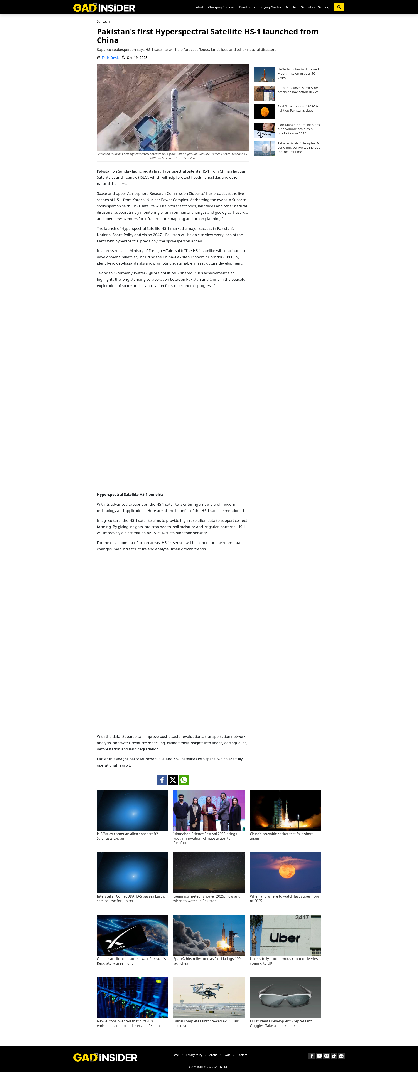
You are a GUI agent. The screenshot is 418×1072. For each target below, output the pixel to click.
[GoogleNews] (341, 1056)
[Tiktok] (334, 1056)
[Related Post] (132, 829)
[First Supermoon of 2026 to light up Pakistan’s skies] (264, 118)
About (213, 1055)
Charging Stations (221, 7)
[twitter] (173, 780)
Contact (242, 1055)
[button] (283, 7)
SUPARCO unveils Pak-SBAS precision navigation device (298, 90)
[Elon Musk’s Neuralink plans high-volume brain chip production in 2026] (264, 136)
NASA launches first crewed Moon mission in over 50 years (298, 73)
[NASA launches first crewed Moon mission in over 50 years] (264, 81)
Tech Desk (110, 57)
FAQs (227, 1055)
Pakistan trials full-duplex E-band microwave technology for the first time (299, 147)
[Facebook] (311, 1056)
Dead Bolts (247, 7)
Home (175, 1055)
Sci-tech (103, 21)
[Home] (104, 7)
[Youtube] (319, 1056)
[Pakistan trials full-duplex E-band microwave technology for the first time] (264, 155)
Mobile (291, 7)
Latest (199, 7)
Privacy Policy (194, 1055)
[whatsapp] (184, 780)
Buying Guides (270, 7)
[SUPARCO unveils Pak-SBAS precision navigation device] (264, 99)
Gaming (323, 7)
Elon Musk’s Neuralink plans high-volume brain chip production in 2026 (299, 129)
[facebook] (162, 780)
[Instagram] (326, 1056)
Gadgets (307, 7)
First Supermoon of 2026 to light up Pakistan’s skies (298, 108)
